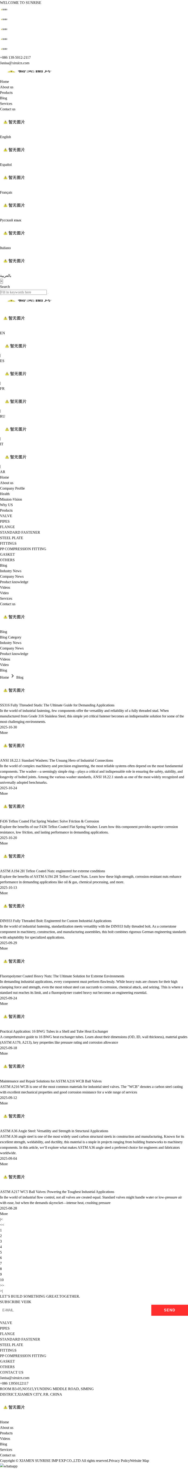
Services (6, 104)
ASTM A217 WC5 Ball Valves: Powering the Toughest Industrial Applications (57, 1192)
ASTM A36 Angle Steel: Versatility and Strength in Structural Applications (54, 1131)
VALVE (6, 516)
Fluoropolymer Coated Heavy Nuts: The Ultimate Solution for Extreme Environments (62, 976)
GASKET (7, 554)
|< (1, 1219)
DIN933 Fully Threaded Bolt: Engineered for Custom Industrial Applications (55, 921)
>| (1, 1291)
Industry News (10, 571)
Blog (3, 98)
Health (5, 494)
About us (6, 87)
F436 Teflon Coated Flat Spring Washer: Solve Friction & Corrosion (49, 821)
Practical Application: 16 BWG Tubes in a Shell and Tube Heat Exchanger (54, 1031)
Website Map (139, 1461)
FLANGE (7, 527)
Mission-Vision (11, 499)
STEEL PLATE (11, 538)
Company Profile (12, 488)
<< (2, 1225)
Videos (5, 587)
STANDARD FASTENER (20, 532)
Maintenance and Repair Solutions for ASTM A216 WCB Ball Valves (51, 1081)
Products (6, 93)
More (4, 733)
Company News (12, 576)
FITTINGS (8, 543)
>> (2, 1285)
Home (4, 82)
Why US (6, 505)
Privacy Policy (119, 1461)
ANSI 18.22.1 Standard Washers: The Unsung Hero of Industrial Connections (56, 760)
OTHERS (7, 560)
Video (4, 593)
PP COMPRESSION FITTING (23, 549)
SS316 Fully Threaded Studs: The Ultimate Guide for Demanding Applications (57, 705)
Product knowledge (14, 582)
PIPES (5, 521)
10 (2, 1280)
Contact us (7, 109)
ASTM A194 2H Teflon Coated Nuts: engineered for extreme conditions (52, 871)
